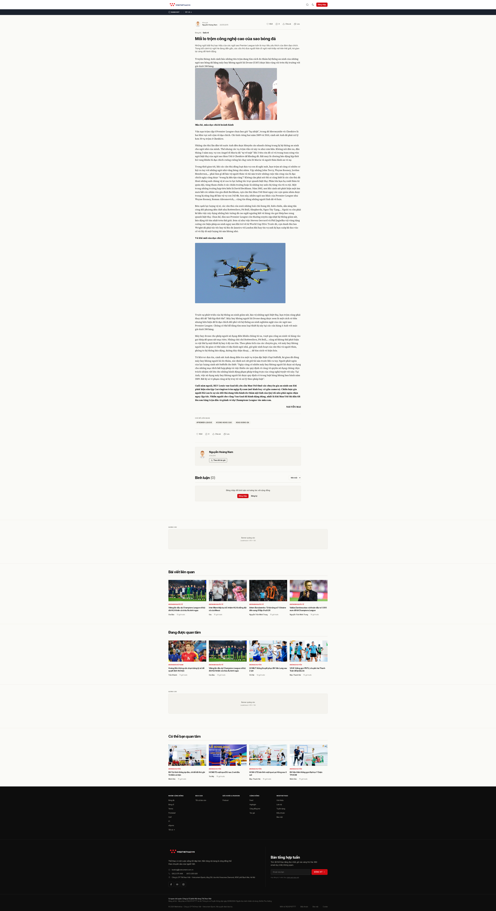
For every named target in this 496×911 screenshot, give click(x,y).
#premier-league (204, 422)
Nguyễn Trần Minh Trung (258, 614)
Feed (251, 800)
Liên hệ (279, 804)
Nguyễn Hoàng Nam (209, 25)
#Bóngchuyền (255, 665)
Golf (170, 817)
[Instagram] (183, 884)
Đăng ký (254, 496)
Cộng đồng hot (255, 809)
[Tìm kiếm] (307, 4)
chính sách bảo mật (293, 877)
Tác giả (252, 813)
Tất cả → (188, 12)
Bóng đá (198, 33)
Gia (210, 614)
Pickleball (172, 813)
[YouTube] (177, 884)
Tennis (170, 809)
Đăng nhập (322, 4)
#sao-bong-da (242, 422)
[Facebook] (171, 884)
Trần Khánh (172, 675)
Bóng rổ (171, 804)
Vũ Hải (251, 675)
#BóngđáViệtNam (175, 665)
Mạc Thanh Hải (295, 675)
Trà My (211, 776)
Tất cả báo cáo (200, 800)
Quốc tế (206, 33)
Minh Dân (171, 779)
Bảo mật (280, 817)
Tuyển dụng (281, 809)
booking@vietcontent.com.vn (182, 870)
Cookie (325, 907)
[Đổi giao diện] (313, 4)
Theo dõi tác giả (219, 460)
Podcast (225, 800)
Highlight (253, 804)
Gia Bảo (171, 614)
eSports (171, 825)
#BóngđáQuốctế (175, 604)
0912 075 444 (177, 874)
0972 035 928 (191, 874)
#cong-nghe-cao (224, 422)
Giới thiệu (280, 800)
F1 (169, 821)
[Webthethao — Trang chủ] (180, 5)
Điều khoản (281, 813)
